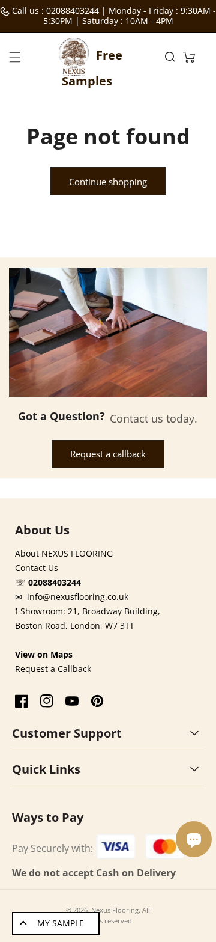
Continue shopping (108, 182)
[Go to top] (200, 920)
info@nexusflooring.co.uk (77, 596)
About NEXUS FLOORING (64, 553)
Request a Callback (53, 668)
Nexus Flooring (115, 909)
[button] (15, 57)
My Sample (60, 923)
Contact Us (36, 567)
